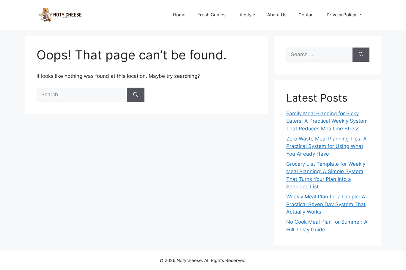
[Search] (135, 95)
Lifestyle (246, 15)
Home (179, 15)
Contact (306, 15)
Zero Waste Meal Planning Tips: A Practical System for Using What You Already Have (326, 146)
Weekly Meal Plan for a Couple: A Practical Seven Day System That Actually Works (326, 204)
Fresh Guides (211, 15)
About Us (277, 15)
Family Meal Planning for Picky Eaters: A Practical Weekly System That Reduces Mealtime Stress (327, 121)
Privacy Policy (341, 15)
